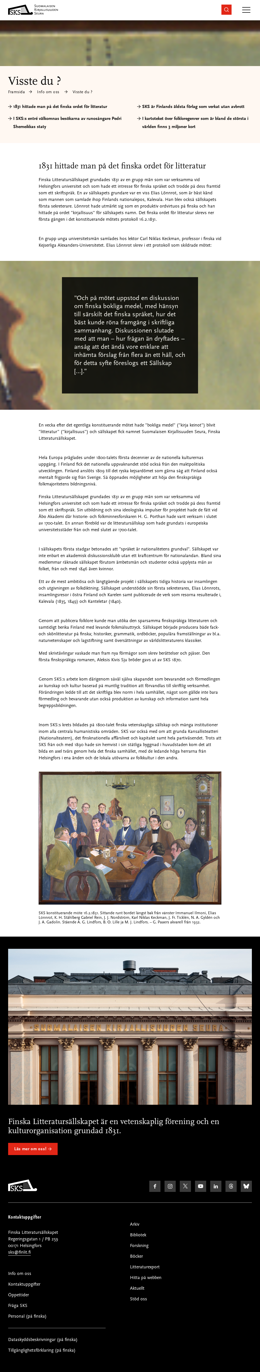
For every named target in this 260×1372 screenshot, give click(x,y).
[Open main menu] (246, 10)
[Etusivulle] (22, 1190)
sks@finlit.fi (19, 1252)
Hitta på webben (145, 1277)
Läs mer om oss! (30, 1149)
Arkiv (134, 1224)
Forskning (139, 1245)
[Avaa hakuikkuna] (226, 10)
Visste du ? (83, 92)
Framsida (16, 92)
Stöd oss (138, 1299)
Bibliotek (138, 1235)
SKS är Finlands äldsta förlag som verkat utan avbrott (193, 106)
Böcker (136, 1256)
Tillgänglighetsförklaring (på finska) (42, 1350)
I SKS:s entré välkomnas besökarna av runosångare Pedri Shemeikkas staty (67, 122)
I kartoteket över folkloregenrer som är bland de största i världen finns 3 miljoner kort (195, 122)
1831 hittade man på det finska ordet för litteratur (60, 106)
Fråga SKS (17, 1305)
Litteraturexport (145, 1267)
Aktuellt (137, 1288)
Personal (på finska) (27, 1316)
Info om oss (48, 92)
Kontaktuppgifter (24, 1284)
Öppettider (18, 1295)
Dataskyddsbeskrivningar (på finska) (43, 1339)
